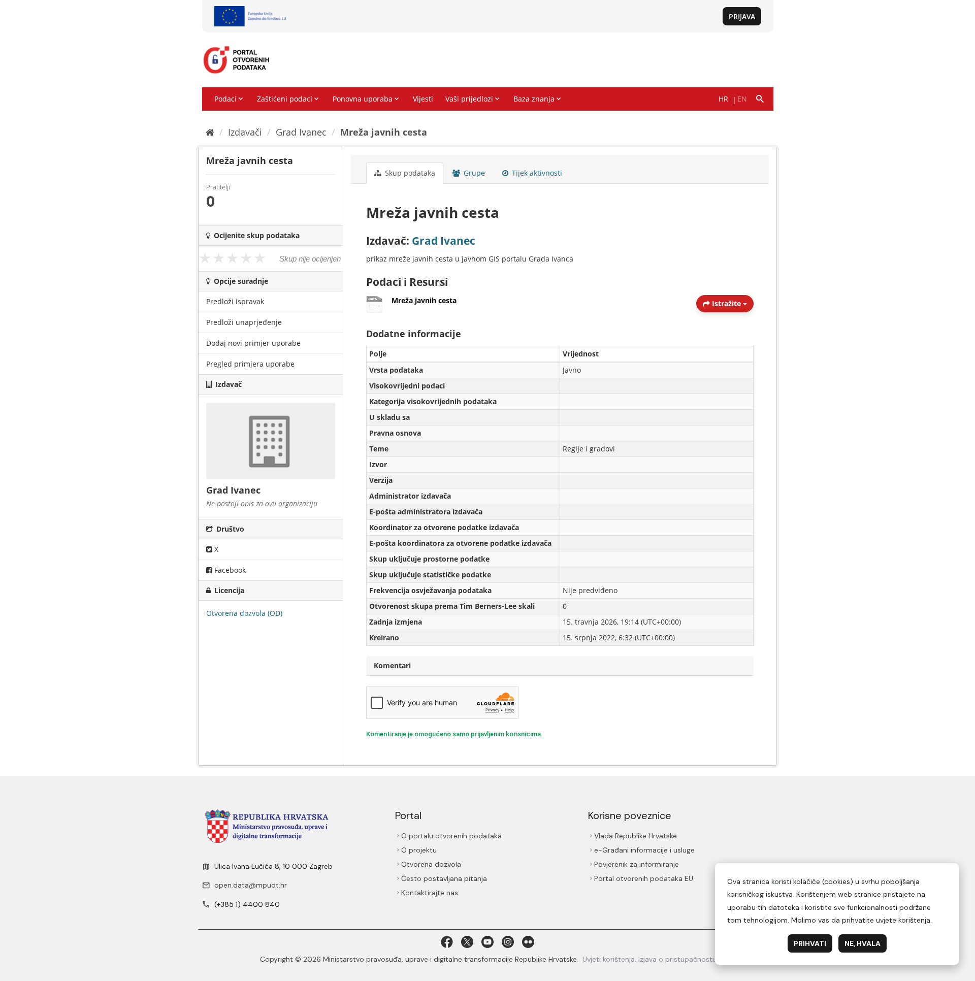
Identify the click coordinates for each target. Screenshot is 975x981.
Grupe (473, 173)
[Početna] (210, 132)
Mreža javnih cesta (383, 132)
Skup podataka (409, 173)
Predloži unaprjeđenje (244, 322)
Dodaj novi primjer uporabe (253, 343)
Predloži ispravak (235, 301)
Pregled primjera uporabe (250, 364)
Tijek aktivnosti (536, 173)
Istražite (726, 303)
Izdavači (245, 132)
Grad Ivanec (301, 132)
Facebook (229, 570)
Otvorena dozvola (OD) (244, 613)
